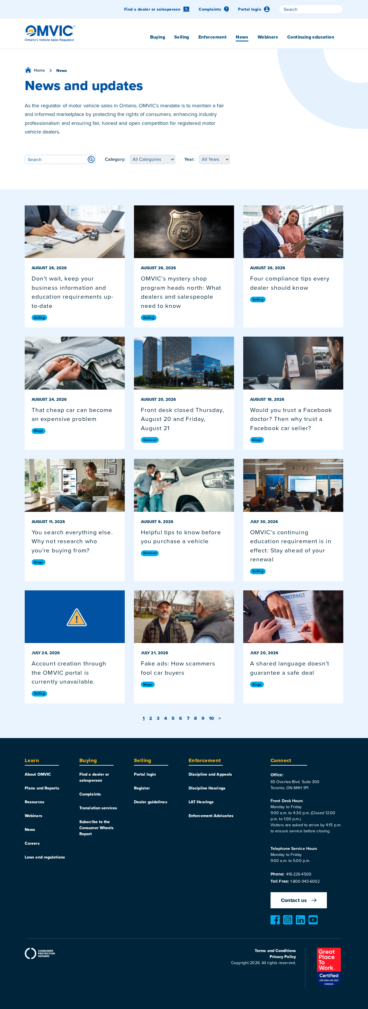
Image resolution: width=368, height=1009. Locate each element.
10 (211, 718)
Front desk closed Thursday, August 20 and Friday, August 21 (182, 418)
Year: (189, 159)
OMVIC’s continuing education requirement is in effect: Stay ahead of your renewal (290, 546)
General (149, 439)
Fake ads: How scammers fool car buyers (178, 668)
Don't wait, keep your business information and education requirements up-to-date (73, 292)
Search (91, 159)
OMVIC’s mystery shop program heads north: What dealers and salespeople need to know (181, 292)
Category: (115, 159)
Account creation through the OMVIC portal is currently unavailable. (69, 672)
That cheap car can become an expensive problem (72, 414)
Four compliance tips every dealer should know (290, 283)
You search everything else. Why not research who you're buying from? (72, 541)
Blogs (38, 430)
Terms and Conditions (275, 950)
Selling (39, 317)
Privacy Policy (283, 957)
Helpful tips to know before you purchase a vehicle (181, 536)
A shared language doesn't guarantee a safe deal (289, 668)
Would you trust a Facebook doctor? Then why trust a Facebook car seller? (291, 418)
